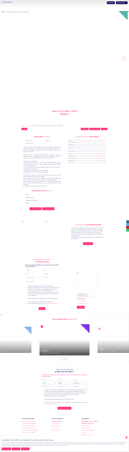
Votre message (30, 281)
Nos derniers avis (56, 430)
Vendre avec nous (56, 423)
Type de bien (60, 382)
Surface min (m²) (62, 386)
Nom (45, 270)
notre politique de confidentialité (60, 445)
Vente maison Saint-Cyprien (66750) (30, 430)
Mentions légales (85, 428)
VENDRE (62, 8)
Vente (23, 125)
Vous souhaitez (46, 277)
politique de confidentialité (52, 303)
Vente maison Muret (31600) (28, 421)
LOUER (55, 8)
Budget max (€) (46, 386)
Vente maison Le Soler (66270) (29, 428)
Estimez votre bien (56, 421)
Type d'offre (45, 382)
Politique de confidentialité (87, 430)
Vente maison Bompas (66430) (29, 423)
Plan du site (84, 432)
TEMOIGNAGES (92, 8)
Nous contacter (55, 428)
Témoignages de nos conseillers (89, 421)
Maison (27, 125)
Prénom (28, 270)
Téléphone (46, 274)
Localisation (76, 382)
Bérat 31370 (32, 125)
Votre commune (30, 277)
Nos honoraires (85, 425)
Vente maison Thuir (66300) (28, 425)
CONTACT (102, 8)
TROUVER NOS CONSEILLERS (76, 8)
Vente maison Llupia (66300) (28, 432)
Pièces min (76, 386)
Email (27, 274)
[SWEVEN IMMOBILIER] (11, 5)
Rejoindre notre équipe (87, 423)
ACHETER (48, 8)
